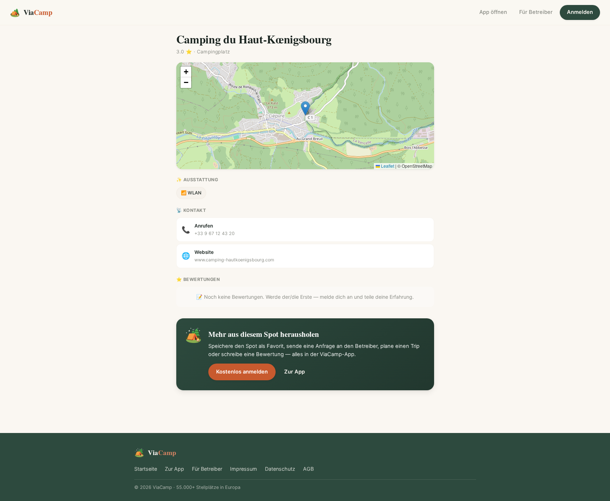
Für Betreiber (536, 12)
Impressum (243, 469)
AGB (308, 469)
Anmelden (580, 12)
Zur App (294, 372)
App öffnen (493, 12)
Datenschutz (280, 469)
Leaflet (387, 166)
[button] (305, 108)
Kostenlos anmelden (242, 372)
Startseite (145, 469)
